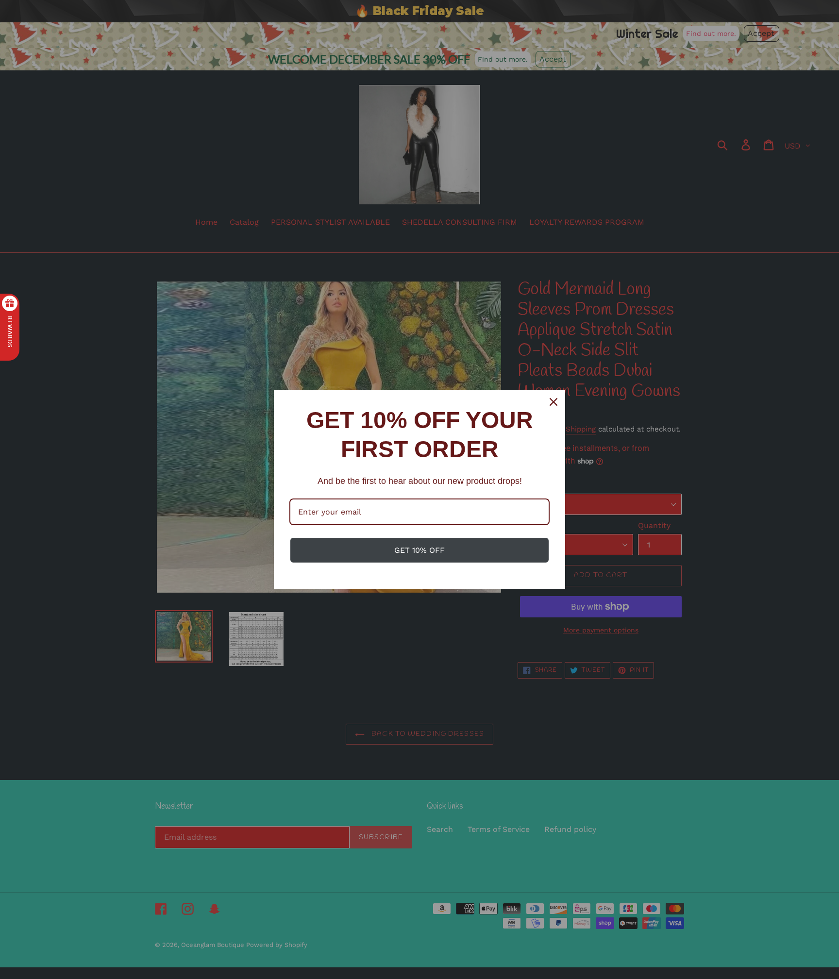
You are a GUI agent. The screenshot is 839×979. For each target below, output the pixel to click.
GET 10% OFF (419, 550)
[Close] (553, 402)
